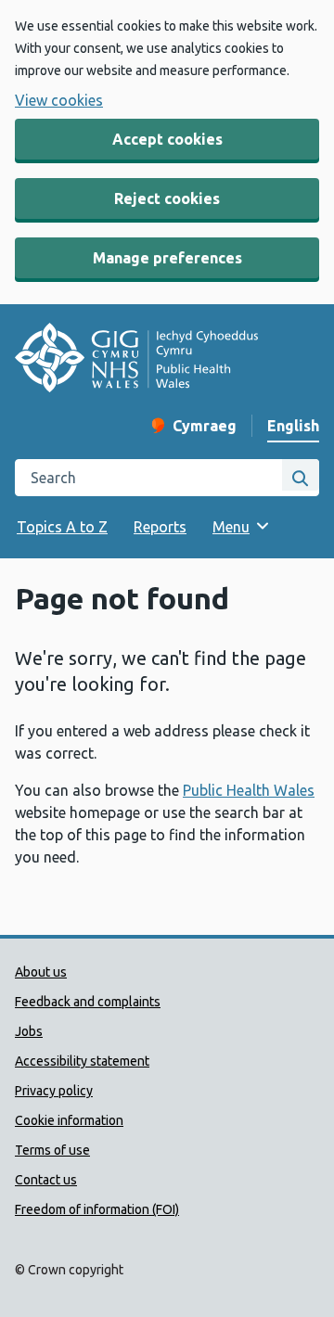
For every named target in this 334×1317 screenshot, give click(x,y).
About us (41, 972)
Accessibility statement (82, 1061)
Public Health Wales (249, 790)
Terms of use (52, 1150)
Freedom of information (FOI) (97, 1209)
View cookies (59, 100)
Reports (160, 526)
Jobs (29, 1031)
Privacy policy (54, 1090)
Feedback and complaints (88, 1001)
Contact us (46, 1179)
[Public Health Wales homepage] (136, 360)
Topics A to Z (62, 526)
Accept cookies (167, 139)
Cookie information (69, 1120)
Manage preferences (167, 257)
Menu (231, 526)
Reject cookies (167, 198)
